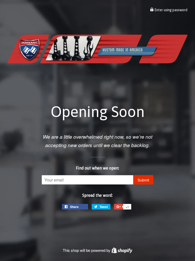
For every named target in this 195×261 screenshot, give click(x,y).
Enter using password (170, 10)
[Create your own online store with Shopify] (121, 250)
